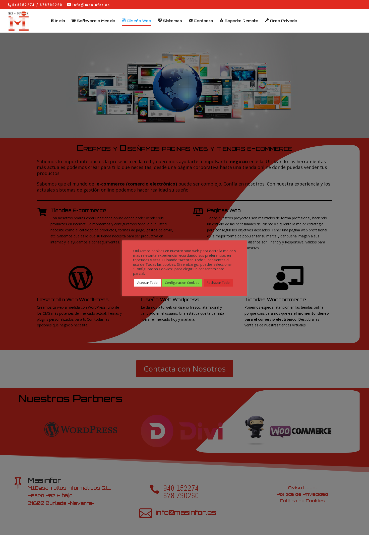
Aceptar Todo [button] (147, 282)
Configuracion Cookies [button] (182, 282)
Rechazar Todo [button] (218, 282)
